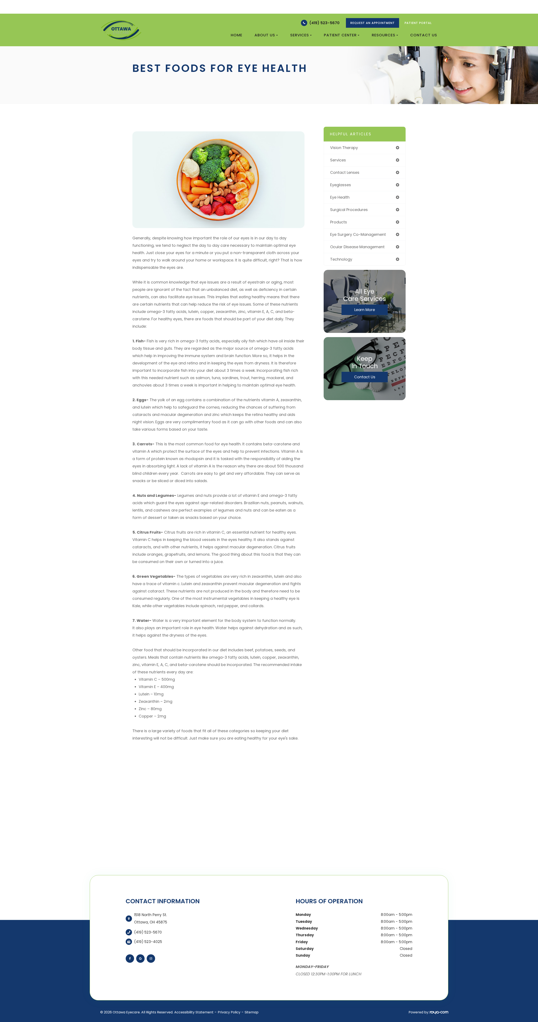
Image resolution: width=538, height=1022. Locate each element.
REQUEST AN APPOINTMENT (372, 23)
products (338, 222)
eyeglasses (340, 184)
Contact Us (423, 35)
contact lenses (344, 172)
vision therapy (344, 147)
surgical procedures (349, 209)
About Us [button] (264, 35)
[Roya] (439, 1012)
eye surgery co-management (358, 234)
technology (341, 259)
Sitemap (251, 1012)
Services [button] (299, 35)
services (338, 160)
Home (236, 35)
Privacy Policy (229, 1012)
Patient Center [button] (340, 35)
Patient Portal (418, 23)
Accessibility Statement (194, 1012)
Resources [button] (383, 35)
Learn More (364, 309)
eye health (339, 197)
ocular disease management (357, 246)
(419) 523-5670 (324, 22)
